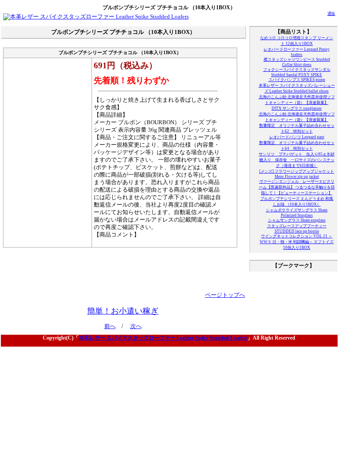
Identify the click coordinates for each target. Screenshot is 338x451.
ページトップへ (225, 295)
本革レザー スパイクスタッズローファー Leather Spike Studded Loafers (163, 337)
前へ (110, 326)
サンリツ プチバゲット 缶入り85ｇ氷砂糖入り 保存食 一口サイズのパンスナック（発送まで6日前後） (296, 160)
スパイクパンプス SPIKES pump (296, 80)
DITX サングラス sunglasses (297, 108)
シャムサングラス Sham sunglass (297, 220)
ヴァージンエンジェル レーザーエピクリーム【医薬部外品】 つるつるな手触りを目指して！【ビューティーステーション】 (297, 187)
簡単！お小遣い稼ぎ (122, 311)
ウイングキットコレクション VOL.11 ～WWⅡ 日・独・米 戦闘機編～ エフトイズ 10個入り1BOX (297, 242)
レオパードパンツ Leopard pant (296, 137)
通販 (331, 13)
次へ (136, 326)
